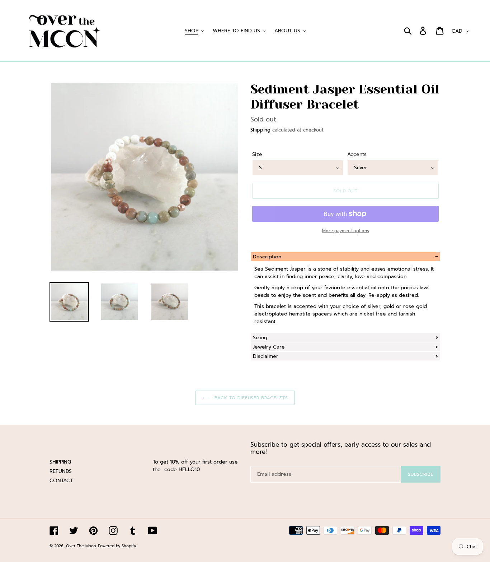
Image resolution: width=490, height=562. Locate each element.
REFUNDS (61, 471)
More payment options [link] (345, 230)
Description (267, 257)
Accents (357, 154)
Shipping (260, 129)
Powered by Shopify (117, 546)
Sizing (260, 337)
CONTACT (61, 480)
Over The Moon (81, 546)
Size (257, 154)
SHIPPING (60, 462)
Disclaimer (265, 356)
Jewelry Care (269, 347)
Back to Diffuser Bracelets (250, 398)
